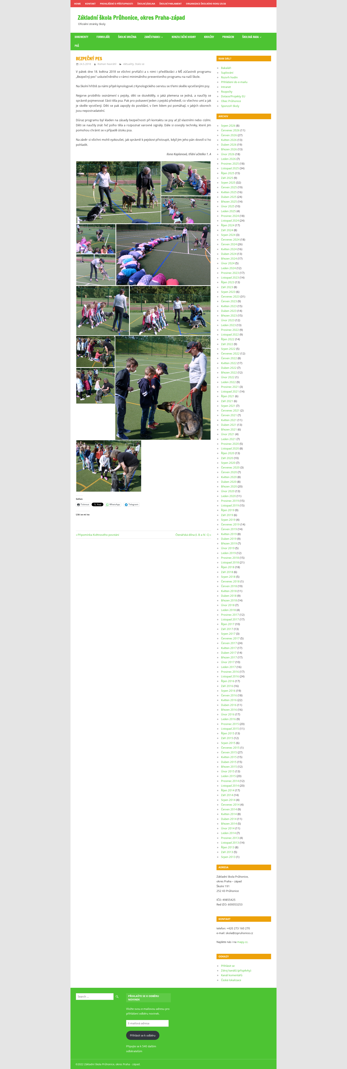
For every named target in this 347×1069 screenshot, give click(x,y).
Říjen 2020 (227, 453)
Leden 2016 (228, 719)
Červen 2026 (229, 135)
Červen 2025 (229, 187)
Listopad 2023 (230, 277)
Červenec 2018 (230, 581)
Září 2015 (227, 738)
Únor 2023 (228, 320)
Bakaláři (226, 68)
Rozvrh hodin (229, 77)
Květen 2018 (229, 591)
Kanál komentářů (231, 975)
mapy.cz (242, 942)
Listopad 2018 (230, 562)
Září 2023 (227, 287)
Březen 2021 (229, 429)
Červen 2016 (229, 695)
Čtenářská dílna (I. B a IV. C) (192, 534)
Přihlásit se (228, 966)
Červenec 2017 (230, 638)
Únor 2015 (228, 771)
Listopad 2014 (230, 785)
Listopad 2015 (230, 728)
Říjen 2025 (227, 173)
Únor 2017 (228, 662)
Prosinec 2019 (230, 500)
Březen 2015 (229, 766)
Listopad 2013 (230, 842)
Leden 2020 (228, 496)
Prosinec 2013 (230, 838)
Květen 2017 (229, 648)
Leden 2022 (228, 382)
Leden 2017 (228, 667)
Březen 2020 (229, 486)
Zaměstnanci (152, 37)
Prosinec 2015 (230, 724)
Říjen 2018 (227, 567)
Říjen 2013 (227, 847)
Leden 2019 (228, 553)
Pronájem (228, 37)
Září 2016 (227, 686)
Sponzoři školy (230, 106)
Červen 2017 (229, 643)
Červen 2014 (229, 809)
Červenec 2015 (230, 747)
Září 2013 (227, 852)
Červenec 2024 (230, 239)
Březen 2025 (229, 201)
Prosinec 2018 (230, 557)
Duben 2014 (229, 819)
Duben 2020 (229, 481)
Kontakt (90, 3)
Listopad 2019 (230, 505)
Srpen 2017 (228, 633)
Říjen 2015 (227, 733)
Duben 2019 (229, 538)
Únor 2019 (228, 548)
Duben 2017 (229, 652)
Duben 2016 (229, 705)
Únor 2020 (228, 491)
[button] (118, 192)
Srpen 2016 (228, 690)
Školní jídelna (146, 3)
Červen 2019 (229, 529)
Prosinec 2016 (230, 671)
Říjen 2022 (227, 339)
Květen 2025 (229, 192)
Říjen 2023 (227, 282)
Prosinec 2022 (230, 330)
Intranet (226, 87)
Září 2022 (227, 344)
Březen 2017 (229, 657)
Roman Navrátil (107, 64)
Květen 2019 (229, 534)
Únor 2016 (228, 714)
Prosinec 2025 (230, 163)
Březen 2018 (229, 600)
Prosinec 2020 (230, 444)
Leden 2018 (228, 610)
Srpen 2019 (228, 519)
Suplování (227, 72)
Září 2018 (227, 572)
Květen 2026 (229, 140)
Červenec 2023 (230, 296)
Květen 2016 (229, 700)
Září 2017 (227, 629)
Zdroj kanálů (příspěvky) (236, 970)
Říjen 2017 (227, 624)
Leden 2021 (228, 439)
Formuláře (103, 37)
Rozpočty (226, 91)
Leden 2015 (228, 776)
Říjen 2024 (227, 225)
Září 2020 (227, 458)
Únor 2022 (228, 377)
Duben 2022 (229, 368)
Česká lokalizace (231, 980)
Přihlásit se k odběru (142, 1035)
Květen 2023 (229, 306)
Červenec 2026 (230, 130)
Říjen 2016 (227, 681)
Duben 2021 (229, 425)
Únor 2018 (228, 605)
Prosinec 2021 (230, 387)
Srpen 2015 (228, 743)
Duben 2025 (229, 197)
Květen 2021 (229, 420)
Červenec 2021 (230, 410)
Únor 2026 (228, 154)
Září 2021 (227, 401)
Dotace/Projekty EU (233, 96)
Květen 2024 (229, 249)
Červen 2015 (229, 752)
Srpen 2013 (228, 857)
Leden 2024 (228, 268)
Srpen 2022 (228, 349)
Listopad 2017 (230, 619)
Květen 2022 (229, 363)
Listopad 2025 (230, 168)
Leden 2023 (228, 325)
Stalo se (139, 64)
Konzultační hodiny (184, 37)
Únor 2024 (228, 263)
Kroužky (209, 37)
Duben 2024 (229, 254)
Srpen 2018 (228, 576)
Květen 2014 (229, 814)
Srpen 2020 (228, 462)
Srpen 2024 (228, 235)
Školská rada (250, 37)
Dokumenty (81, 37)
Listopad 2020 (230, 448)
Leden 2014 (228, 833)
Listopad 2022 (230, 334)
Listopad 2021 (230, 391)
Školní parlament (170, 3)
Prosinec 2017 (230, 614)
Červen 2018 (229, 586)
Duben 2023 (229, 311)
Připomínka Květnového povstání (98, 534)
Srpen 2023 (228, 292)
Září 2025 (227, 178)
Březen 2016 (229, 709)
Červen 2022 (229, 358)
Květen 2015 (229, 757)
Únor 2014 (228, 828)
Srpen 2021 (228, 406)
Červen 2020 (229, 472)
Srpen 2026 (228, 125)
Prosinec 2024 (230, 216)
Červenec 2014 (230, 804)
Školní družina (127, 37)
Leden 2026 (228, 159)
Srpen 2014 (228, 800)
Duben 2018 (229, 595)
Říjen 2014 (227, 790)
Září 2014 (227, 795)
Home (77, 3)
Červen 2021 (229, 415)
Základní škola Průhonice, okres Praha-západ (131, 17)
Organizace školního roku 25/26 (206, 3)
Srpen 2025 (228, 182)
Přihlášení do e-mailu (234, 82)
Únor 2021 (228, 434)
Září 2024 (227, 230)
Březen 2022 (229, 372)
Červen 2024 (229, 244)
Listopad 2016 (230, 676)
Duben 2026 (229, 144)
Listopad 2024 (230, 220)
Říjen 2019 (227, 510)
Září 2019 (227, 515)
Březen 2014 (229, 823)
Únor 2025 (228, 206)
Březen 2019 (229, 543)
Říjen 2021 (227, 396)
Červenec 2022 (230, 353)
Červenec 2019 (230, 524)
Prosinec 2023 (230, 273)
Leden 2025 (228, 211)
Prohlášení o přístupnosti (116, 3)
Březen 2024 (229, 258)
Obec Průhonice (231, 101)
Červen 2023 (229, 301)
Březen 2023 (229, 315)
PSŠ (77, 46)
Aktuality (128, 64)
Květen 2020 (229, 477)
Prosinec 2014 (230, 781)
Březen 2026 (229, 149)
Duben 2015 (229, 762)
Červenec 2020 (230, 467)
